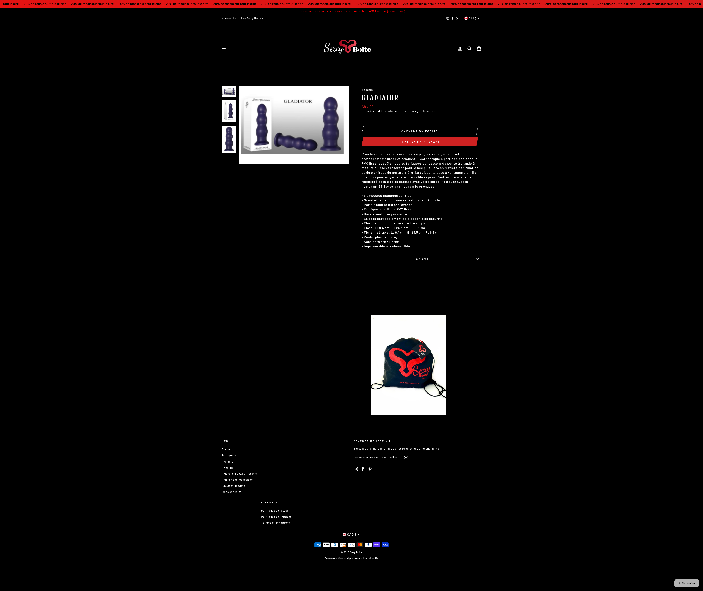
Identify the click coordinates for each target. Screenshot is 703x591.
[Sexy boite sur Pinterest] (370, 469)
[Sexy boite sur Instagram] (356, 469)
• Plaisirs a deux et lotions (239, 473)
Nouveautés (230, 18)
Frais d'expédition (374, 111)
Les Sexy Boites (252, 18)
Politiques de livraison (276, 516)
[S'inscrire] (406, 457)
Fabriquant (229, 455)
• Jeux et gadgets (233, 485)
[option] (312, 11)
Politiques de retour (274, 510)
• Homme (228, 467)
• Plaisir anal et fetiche (237, 479)
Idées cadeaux (231, 491)
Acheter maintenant (420, 141)
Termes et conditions (275, 522)
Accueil (367, 89)
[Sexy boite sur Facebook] (363, 469)
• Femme (227, 461)
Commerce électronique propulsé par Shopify (351, 558)
